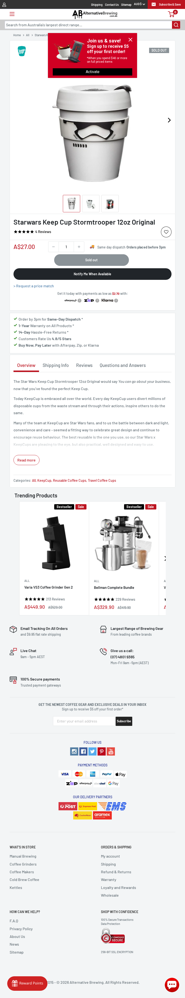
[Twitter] (92, 751)
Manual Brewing (23, 856)
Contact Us (112, 4)
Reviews (84, 365)
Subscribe (124, 721)
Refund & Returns (116, 871)
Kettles (16, 887)
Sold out (91, 260)
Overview (26, 365)
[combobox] (92, 25)
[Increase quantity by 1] (79, 247)
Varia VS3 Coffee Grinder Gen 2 (48, 587)
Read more (26, 460)
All (34, 480)
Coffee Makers (22, 871)
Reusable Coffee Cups (69, 480)
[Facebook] (83, 751)
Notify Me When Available (92, 274)
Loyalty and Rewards (118, 887)
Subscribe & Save (170, 4)
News (14, 944)
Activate (92, 71)
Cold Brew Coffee (24, 879)
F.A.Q (14, 920)
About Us (17, 936)
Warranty (108, 879)
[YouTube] (111, 751)
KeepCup (44, 480)
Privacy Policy (21, 928)
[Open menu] (12, 14)
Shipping (97, 4)
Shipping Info (56, 365)
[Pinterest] (102, 751)
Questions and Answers (123, 365)
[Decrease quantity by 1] (53, 247)
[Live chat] (172, 985)
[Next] (169, 120)
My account (110, 856)
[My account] (4, 4)
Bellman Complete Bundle (114, 587)
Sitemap (126, 4)
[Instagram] (74, 751)
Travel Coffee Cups (102, 480)
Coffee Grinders (23, 864)
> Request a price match (33, 285)
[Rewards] (27, 983)
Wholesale (110, 895)
